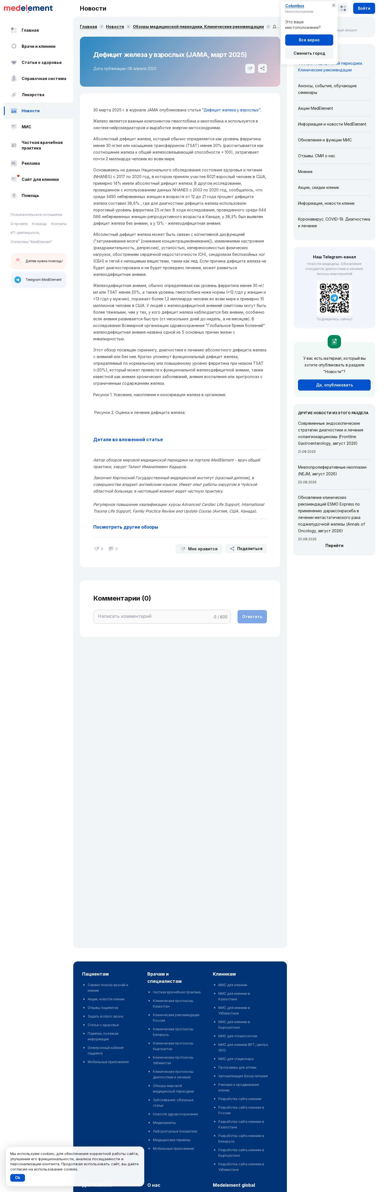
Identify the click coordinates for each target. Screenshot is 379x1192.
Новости (31, 110)
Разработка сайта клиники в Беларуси (241, 1138)
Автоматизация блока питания (243, 1076)
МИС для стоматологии (237, 1036)
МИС (26, 126)
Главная (30, 30)
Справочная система (44, 78)
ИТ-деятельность (25, 233)
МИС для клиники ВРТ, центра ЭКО (243, 1047)
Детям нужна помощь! (44, 261)
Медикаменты (164, 1123)
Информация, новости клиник (326, 203)
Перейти (334, 545)
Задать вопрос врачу (105, 1016)
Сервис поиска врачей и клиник (108, 988)
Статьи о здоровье (42, 62)
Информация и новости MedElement (332, 124)
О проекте (19, 224)
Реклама (31, 163)
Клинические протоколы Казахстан (173, 1003)
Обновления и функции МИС (325, 140)
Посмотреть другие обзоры (125, 527)
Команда (39, 224)
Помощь (30, 195)
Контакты (59, 224)
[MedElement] (38, 8)
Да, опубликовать (334, 385)
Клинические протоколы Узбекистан (173, 1060)
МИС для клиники (232, 985)
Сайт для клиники (40, 179)
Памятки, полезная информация (103, 1036)
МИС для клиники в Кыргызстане (234, 1024)
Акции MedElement (315, 108)
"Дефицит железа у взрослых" (231, 110)
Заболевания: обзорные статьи (173, 1103)
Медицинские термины (172, 1140)
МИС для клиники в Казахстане (234, 996)
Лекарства (33, 94)
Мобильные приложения (108, 1062)
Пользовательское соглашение (36, 215)
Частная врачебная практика (42, 145)
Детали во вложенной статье (128, 439)
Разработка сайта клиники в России (241, 1110)
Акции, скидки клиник (318, 187)
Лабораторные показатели (175, 1131)
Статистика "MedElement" (31, 242)
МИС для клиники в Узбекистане (234, 1010)
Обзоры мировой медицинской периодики (173, 1088)
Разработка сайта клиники (239, 1099)
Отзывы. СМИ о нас (316, 155)
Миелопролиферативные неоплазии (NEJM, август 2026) (332, 470)
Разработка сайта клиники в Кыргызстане (241, 1153)
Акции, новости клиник (106, 999)
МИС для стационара (236, 1059)
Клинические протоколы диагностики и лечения (173, 1074)
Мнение (305, 171)
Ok (17, 1177)
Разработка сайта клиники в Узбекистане (241, 1167)
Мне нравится (203, 548)
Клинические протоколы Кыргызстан (173, 1046)
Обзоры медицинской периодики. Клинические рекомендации (198, 26)
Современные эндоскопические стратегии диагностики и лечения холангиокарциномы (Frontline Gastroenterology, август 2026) (330, 433)
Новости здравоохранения (175, 1114)
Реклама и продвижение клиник (238, 1087)
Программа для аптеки (237, 1067)
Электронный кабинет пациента (106, 1050)
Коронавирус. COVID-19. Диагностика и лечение (334, 222)
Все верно (309, 40)
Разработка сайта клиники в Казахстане (241, 1124)
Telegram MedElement (44, 280)
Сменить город (309, 53)
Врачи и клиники (38, 46)
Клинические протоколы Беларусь (173, 1032)
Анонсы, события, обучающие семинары (327, 89)
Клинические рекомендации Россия (176, 1018)
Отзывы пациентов (103, 1008)
